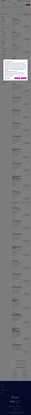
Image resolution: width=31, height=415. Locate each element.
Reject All (17, 78)
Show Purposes (7, 78)
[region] (15, 70)
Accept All (23, 78)
